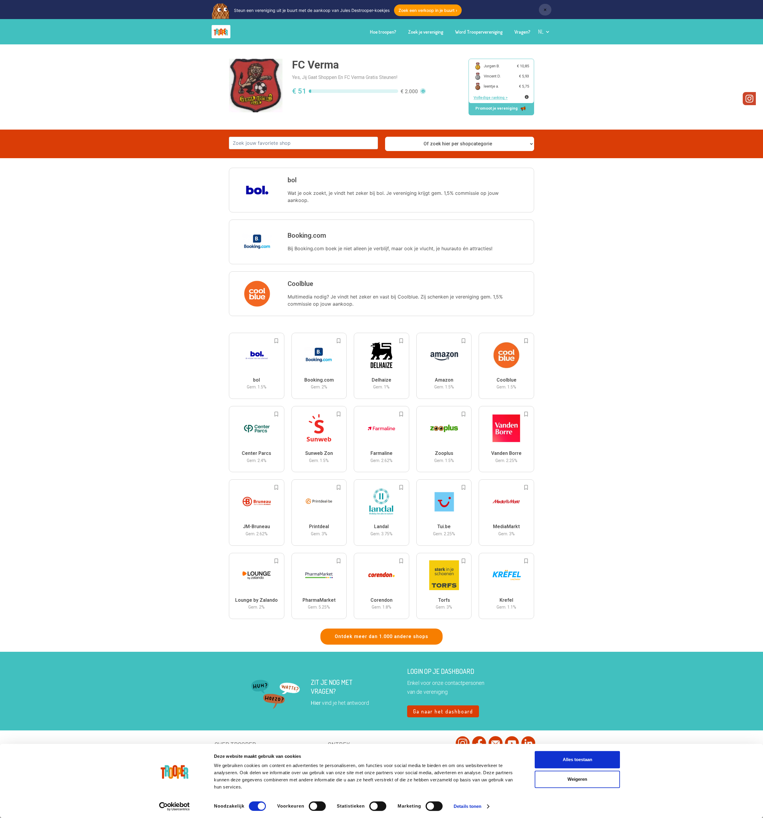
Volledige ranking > (491, 97)
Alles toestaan (577, 759)
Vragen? (522, 32)
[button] (543, 32)
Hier (316, 703)
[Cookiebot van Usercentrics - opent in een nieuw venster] (174, 806)
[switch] (317, 806)
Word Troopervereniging (479, 32)
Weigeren (577, 779)
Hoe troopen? (383, 32)
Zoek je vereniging (425, 32)
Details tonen (467, 806)
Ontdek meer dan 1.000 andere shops (381, 636)
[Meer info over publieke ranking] (526, 97)
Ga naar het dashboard (443, 711)
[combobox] (303, 143)
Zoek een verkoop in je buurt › (427, 10)
